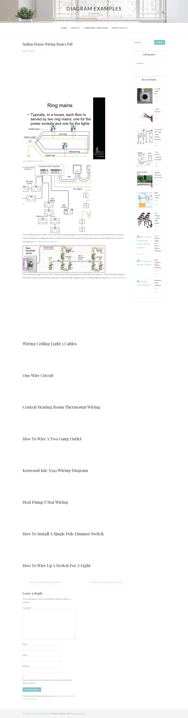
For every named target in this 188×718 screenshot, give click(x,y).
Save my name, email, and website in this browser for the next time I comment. (47, 681)
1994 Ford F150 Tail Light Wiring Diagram (158, 134)
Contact (75, 28)
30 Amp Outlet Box (157, 91)
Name (25, 644)
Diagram (140, 63)
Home (64, 28)
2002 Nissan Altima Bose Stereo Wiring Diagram (157, 243)
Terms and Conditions (96, 28)
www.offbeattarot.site (33, 161)
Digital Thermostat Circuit (158, 174)
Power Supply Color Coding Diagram (106, 582)
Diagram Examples (94, 8)
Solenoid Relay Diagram (157, 282)
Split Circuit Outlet (157, 195)
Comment (27, 608)
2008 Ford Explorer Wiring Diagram (44, 582)
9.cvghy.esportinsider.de (46, 241)
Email (25, 655)
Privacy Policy (119, 28)
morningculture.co (117, 277)
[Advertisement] (76, 74)
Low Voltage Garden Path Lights (157, 218)
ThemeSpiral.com (77, 713)
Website (26, 666)
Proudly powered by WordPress (36, 713)
